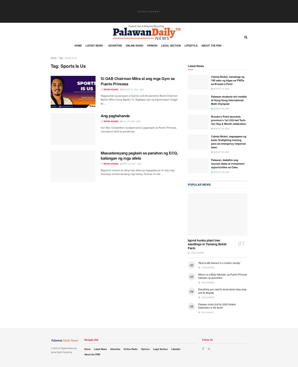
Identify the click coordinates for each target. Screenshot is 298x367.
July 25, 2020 (128, 121)
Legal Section (171, 45)
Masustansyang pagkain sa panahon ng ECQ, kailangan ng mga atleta (139, 155)
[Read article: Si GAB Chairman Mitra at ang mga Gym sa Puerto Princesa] (73, 92)
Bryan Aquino (111, 89)
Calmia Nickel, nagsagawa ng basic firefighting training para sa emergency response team (228, 142)
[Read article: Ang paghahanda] (73, 129)
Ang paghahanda (115, 115)
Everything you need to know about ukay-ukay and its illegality (222, 291)
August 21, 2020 (130, 89)
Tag (61, 57)
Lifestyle (191, 45)
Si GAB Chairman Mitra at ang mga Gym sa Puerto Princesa (138, 81)
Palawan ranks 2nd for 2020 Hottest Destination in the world (217, 306)
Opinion (152, 45)
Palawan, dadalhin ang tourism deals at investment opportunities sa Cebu (227, 163)
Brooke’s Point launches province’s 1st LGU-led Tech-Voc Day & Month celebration (228, 120)
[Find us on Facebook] (203, 349)
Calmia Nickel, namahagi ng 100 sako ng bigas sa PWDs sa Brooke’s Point (227, 80)
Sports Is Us (71, 57)
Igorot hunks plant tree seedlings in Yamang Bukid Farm (207, 244)
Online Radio (134, 45)
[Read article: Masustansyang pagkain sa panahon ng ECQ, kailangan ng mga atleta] (73, 166)
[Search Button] (245, 37)
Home (78, 45)
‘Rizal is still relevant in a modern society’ (219, 263)
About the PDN (211, 45)
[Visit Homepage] (146, 32)
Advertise (115, 45)
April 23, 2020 (129, 163)
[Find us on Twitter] (208, 349)
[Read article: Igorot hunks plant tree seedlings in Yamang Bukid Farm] (217, 214)
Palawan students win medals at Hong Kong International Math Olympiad (229, 100)
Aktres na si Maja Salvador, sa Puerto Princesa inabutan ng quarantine (222, 276)
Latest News (94, 45)
